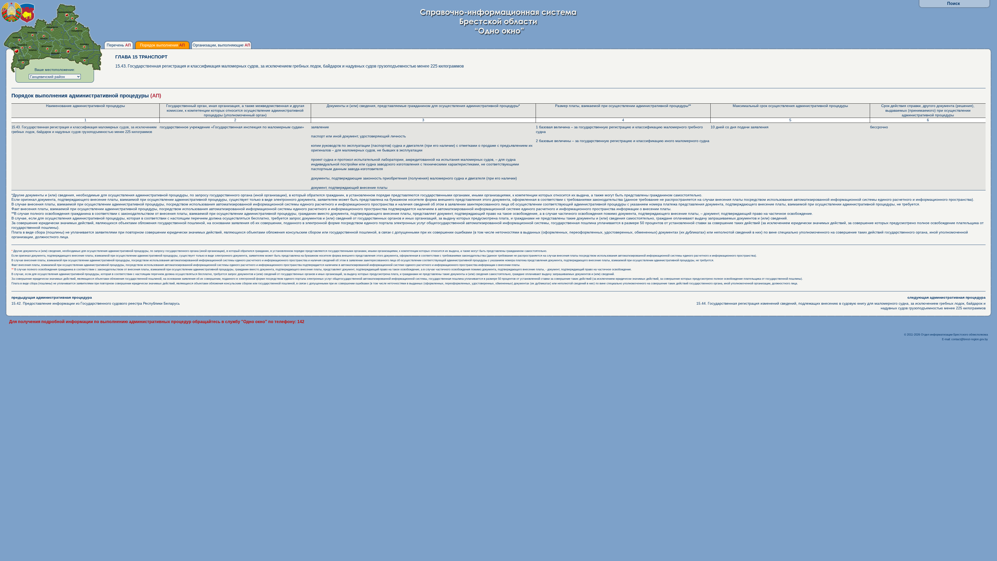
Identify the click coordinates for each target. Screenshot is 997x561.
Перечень (119, 45)
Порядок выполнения (162, 45)
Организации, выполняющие (221, 45)
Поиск (953, 3)
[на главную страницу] (498, 34)
